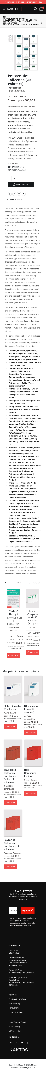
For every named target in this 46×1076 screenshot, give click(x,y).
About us (13, 995)
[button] (5, 9)
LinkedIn (19, 194)
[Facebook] (11, 1043)
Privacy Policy (14, 1026)
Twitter (14, 194)
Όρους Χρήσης (20, 920)
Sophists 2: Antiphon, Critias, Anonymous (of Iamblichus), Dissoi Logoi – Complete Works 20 (24, 539)
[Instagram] (16, 1043)
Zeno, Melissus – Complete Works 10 (25, 418)
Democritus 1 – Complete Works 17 (24, 518)
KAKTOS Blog (14, 1003)
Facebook (10, 194)
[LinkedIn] (22, 1043)
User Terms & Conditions (19, 1022)
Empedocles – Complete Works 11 (23, 421)
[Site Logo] (14, 9)
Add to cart (22, 184)
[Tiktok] (27, 1043)
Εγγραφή (27, 910)
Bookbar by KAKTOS (17, 999)
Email (24, 194)
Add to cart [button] (15, 655)
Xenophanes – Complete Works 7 (23, 406)
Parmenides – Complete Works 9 (23, 415)
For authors (14, 1008)
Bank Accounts (15, 1031)
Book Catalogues (16, 1012)
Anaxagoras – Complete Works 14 (23, 483)
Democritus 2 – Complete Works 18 (24, 521)
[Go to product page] (13, 598)
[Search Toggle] (36, 9)
